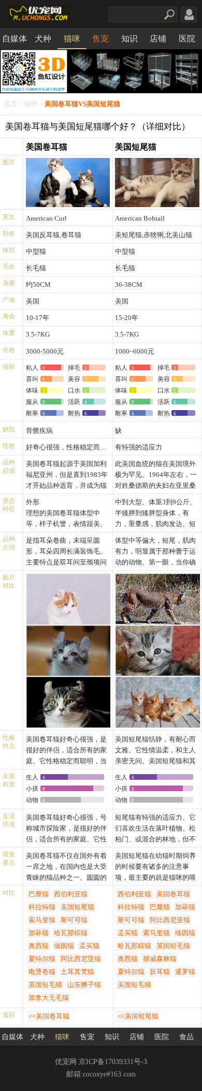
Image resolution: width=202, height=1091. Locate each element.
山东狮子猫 (84, 984)
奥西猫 (38, 946)
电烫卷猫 (41, 972)
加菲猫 (38, 933)
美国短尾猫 (135, 146)
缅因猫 (64, 946)
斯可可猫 (74, 920)
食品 (186, 1037)
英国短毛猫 (45, 984)
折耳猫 (160, 972)
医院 (187, 38)
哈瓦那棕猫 (71, 933)
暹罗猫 (185, 972)
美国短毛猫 (134, 984)
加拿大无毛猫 (48, 997)
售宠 (100, 38)
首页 (11, 104)
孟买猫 (89, 946)
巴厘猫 (38, 894)
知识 (129, 38)
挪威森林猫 (160, 959)
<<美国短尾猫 (138, 1016)
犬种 (43, 38)
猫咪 (72, 38)
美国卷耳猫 (46, 146)
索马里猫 (41, 920)
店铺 (158, 38)
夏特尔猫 (41, 959)
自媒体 (14, 38)
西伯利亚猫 (71, 894)
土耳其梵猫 (77, 972)
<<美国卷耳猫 (48, 1016)
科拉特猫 (41, 907)
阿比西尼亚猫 (81, 959)
